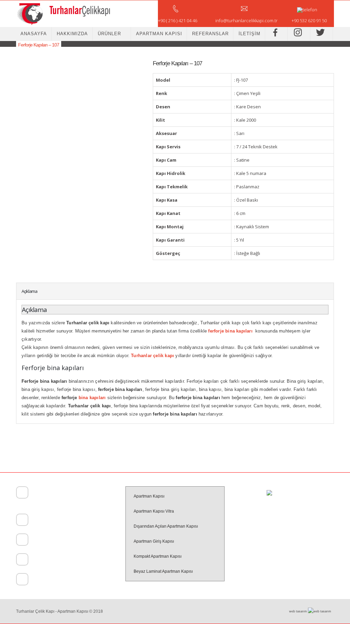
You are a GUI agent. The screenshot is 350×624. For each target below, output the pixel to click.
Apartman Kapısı (149, 496)
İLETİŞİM (249, 33)
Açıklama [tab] (29, 291)
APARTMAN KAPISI (159, 33)
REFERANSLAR (210, 33)
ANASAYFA (34, 33)
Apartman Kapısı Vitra (154, 511)
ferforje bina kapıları (230, 331)
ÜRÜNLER (109, 33)
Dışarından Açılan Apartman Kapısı (166, 526)
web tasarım (298, 611)
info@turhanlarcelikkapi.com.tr (57, 580)
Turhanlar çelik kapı (152, 355)
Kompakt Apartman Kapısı (157, 556)
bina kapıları (92, 397)
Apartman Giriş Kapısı (154, 541)
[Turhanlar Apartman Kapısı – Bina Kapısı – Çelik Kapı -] (63, 13)
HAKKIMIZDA (72, 33)
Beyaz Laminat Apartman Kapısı (163, 571)
